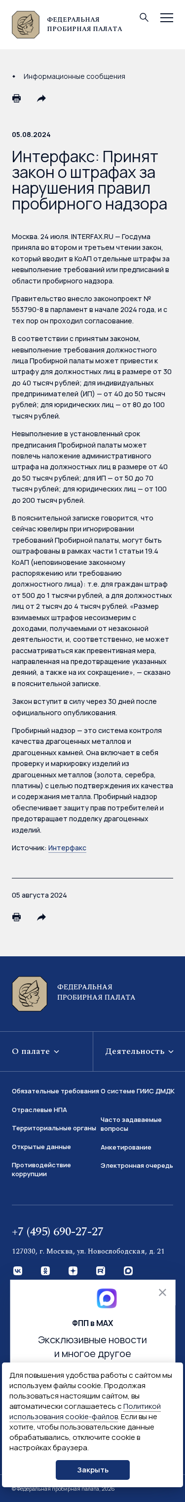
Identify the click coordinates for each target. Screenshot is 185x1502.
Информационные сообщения (74, 76)
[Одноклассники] (45, 1271)
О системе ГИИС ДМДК (138, 1090)
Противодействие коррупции (41, 1169)
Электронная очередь (137, 1165)
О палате (32, 1051)
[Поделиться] (41, 98)
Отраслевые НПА (39, 1109)
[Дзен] (73, 1271)
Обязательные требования (55, 1090)
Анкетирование (126, 1147)
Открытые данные (41, 1146)
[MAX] (128, 1271)
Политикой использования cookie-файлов (85, 1411)
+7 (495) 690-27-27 (58, 1232)
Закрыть (93, 1470)
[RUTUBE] (101, 1271)
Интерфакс (67, 847)
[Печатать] (17, 98)
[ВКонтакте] (18, 1271)
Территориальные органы (54, 1127)
